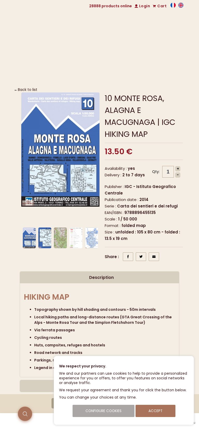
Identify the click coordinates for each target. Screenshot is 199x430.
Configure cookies (104, 410)
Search (144, 75)
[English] (180, 6)
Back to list (27, 89)
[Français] (173, 6)
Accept (155, 410)
